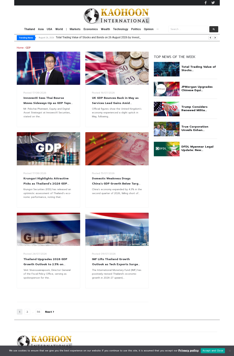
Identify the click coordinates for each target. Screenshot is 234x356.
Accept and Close (212, 350)
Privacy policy (188, 350)
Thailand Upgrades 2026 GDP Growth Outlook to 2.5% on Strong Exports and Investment (46, 264)
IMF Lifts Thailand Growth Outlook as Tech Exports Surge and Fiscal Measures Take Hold (115, 264)
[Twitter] (213, 2)
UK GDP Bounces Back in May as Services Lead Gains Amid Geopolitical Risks (115, 103)
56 (38, 312)
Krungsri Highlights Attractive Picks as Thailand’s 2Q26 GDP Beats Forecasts (46, 183)
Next (49, 312)
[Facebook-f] (205, 2)
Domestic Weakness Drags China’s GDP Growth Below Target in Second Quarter (116, 183)
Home (20, 48)
